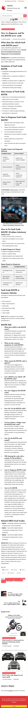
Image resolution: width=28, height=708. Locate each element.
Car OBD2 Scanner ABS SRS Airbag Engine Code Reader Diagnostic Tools (13, 224)
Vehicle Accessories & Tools (13, 22)
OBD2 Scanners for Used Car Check (13, 578)
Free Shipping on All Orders (10, 1)
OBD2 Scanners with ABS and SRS (13, 579)
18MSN (10, 5)
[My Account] (11, 19)
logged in (10, 690)
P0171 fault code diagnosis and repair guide (12, 676)
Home (2, 22)
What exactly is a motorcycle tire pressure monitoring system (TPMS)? (13, 642)
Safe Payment (21, 1)
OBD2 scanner (14, 190)
